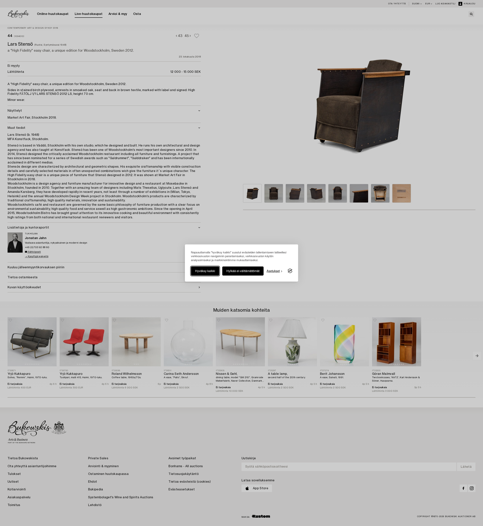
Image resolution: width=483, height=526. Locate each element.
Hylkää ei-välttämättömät (242, 271)
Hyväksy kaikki (205, 271)
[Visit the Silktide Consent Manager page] (290, 270)
